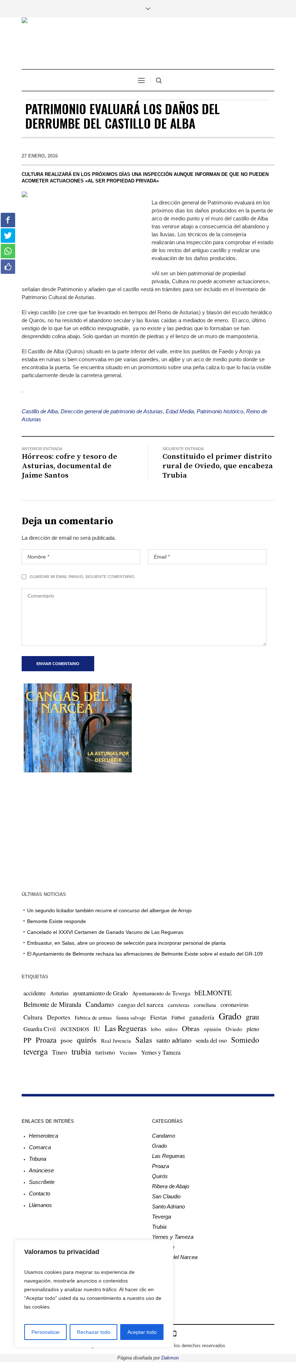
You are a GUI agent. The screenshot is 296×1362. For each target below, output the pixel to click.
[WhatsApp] (174, 1333)
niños (171, 1029)
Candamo (100, 1004)
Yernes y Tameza (160, 1052)
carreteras (179, 1004)
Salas (143, 1039)
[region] (93, 1294)
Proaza (46, 1040)
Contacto (39, 1193)
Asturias (59, 993)
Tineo (59, 1052)
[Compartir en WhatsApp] (8, 251)
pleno (253, 1029)
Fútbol (178, 1017)
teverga (35, 1051)
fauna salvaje (131, 1017)
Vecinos (128, 1052)
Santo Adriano (168, 1206)
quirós (87, 1039)
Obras (191, 1028)
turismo (105, 1052)
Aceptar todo (142, 1332)
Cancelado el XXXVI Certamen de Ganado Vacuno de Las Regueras (105, 932)
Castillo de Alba (40, 411)
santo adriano (173, 1040)
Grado (230, 1015)
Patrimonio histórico (220, 411)
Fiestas (158, 1017)
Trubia (159, 1227)
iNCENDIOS (74, 1029)
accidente (34, 993)
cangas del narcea (141, 1004)
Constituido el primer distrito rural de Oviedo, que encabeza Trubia (217, 466)
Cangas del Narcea (174, 1257)
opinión (212, 1029)
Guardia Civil (39, 1029)
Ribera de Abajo (170, 1186)
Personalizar (45, 1332)
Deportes (58, 1017)
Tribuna (37, 1159)
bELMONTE (213, 992)
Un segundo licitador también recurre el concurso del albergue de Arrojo (109, 910)
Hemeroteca (43, 1136)
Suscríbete (42, 1182)
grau (252, 1017)
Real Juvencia (116, 1040)
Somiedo (245, 1039)
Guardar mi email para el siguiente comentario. (82, 576)
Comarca (40, 1147)
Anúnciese (41, 1170)
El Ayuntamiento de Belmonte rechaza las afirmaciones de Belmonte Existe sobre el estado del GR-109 (145, 954)
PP (27, 1039)
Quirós (160, 1176)
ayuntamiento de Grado (100, 993)
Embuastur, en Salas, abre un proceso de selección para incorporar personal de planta (126, 943)
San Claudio (166, 1196)
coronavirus (234, 1005)
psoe (67, 1040)
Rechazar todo (93, 1332)
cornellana (205, 1004)
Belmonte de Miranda (52, 1004)
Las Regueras (126, 1028)
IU (96, 1028)
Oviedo (234, 1029)
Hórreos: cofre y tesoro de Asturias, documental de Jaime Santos (69, 466)
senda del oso (211, 1040)
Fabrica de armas (93, 1017)
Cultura (33, 1017)
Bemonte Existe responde (56, 921)
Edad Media (180, 411)
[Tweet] (8, 235)
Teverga (161, 1217)
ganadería (201, 1017)
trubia (81, 1051)
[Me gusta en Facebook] (8, 266)
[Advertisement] (148, 831)
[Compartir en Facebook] (8, 220)
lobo (156, 1029)
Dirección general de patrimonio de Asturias (112, 411)
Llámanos (40, 1205)
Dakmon (170, 1358)
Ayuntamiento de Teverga (161, 993)
